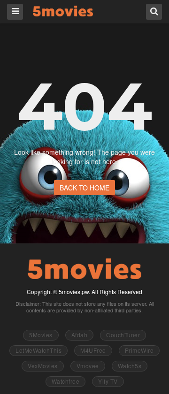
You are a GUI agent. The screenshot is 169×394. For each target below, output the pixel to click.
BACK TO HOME (84, 187)
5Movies (63, 11)
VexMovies (43, 366)
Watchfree (66, 381)
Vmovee (88, 366)
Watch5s (130, 366)
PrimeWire (139, 350)
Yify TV (108, 381)
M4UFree (93, 350)
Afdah (79, 335)
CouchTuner (123, 335)
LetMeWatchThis (38, 350)
